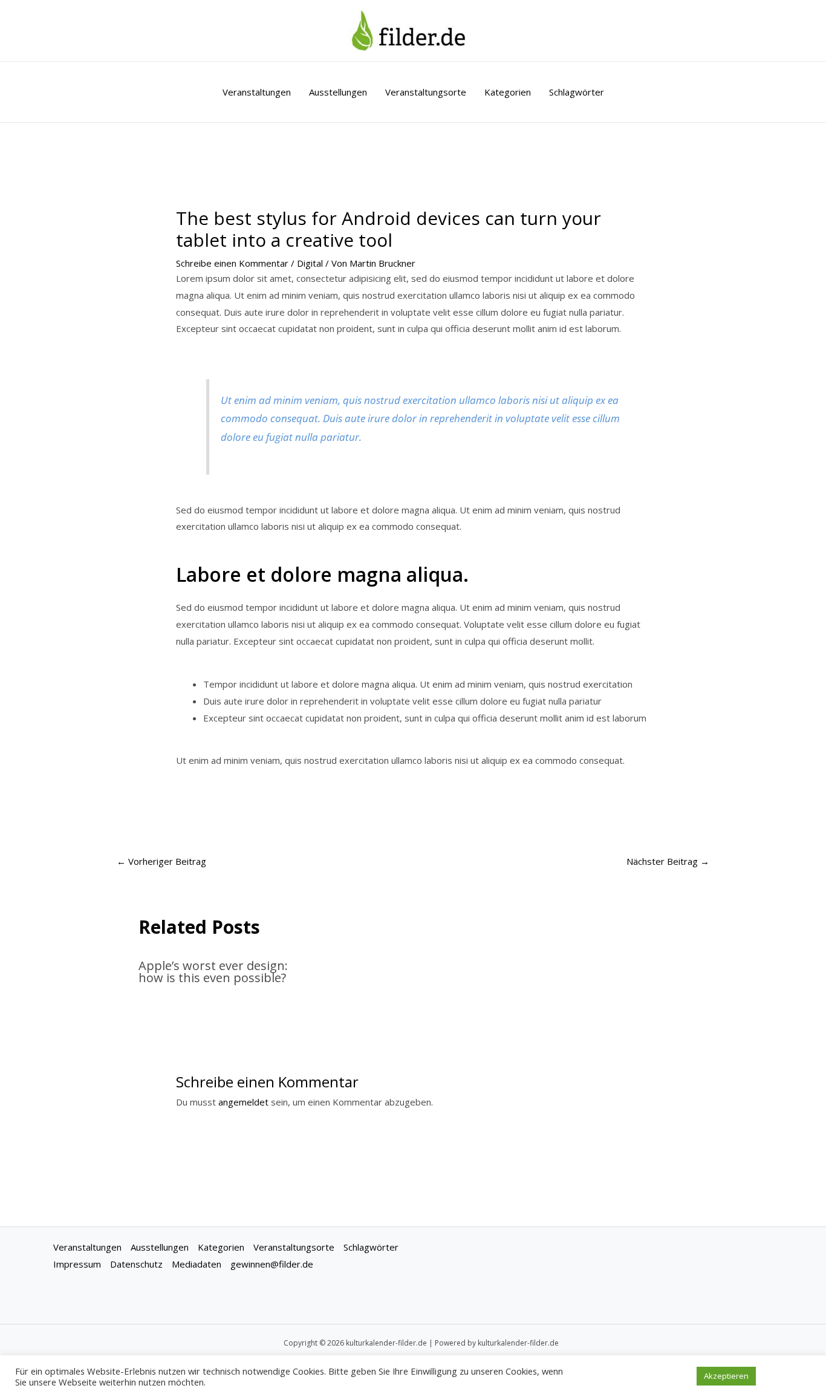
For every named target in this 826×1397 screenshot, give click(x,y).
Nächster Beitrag (667, 861)
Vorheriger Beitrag (161, 861)
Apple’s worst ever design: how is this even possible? (213, 971)
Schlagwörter (576, 92)
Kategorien (507, 92)
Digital (310, 263)
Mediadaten (196, 1264)
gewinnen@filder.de (271, 1264)
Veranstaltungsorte (425, 92)
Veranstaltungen (257, 92)
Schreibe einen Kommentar (232, 263)
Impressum (77, 1264)
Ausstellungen (338, 92)
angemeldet (243, 1102)
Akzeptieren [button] (726, 1375)
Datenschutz (136, 1264)
